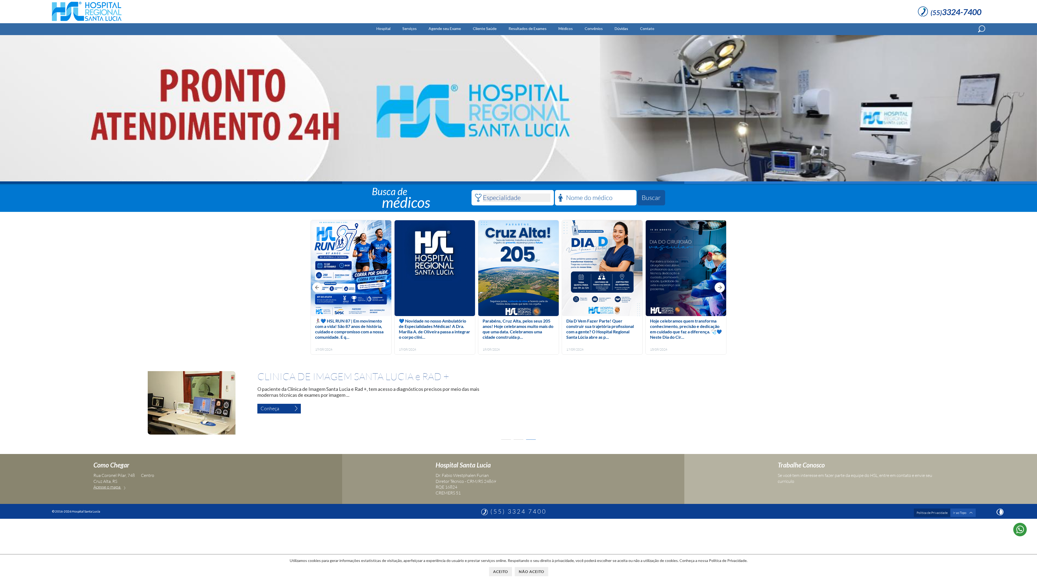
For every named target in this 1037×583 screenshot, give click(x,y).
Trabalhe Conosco (801, 465)
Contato (647, 28)
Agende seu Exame (445, 28)
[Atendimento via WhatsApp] (1020, 534)
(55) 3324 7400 (518, 511)
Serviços (409, 28)
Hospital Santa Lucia (463, 465)
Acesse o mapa (107, 487)
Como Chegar (111, 465)
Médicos (565, 28)
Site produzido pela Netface (1000, 512)
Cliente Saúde (485, 28)
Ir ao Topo (959, 513)
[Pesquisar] (981, 28)
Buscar (651, 198)
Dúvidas (621, 28)
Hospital (383, 28)
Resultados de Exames (528, 28)
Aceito (500, 571)
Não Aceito (531, 571)
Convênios (594, 28)
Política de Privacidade (932, 513)
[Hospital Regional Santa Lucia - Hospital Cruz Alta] (87, 21)
